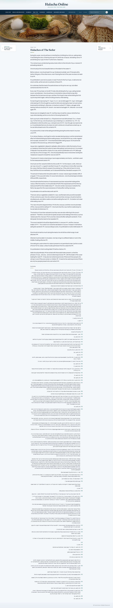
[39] (31, 197)
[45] (57, 219)
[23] (76, 120)
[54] (65, 249)
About (80, 12)
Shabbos (28, 12)
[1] (31, 57)
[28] (61, 142)
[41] (42, 201)
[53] (53, 249)
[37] (53, 185)
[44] (47, 209)
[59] (58, 261)
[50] (37, 234)
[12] (37, 91)
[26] (35, 132)
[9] (57, 79)
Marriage (49, 12)
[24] (63, 122)
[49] (81, 226)
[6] (42, 65)
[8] (34, 76)
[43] (50, 206)
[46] (67, 222)
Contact (85, 12)
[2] (56, 57)
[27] (46, 140)
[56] (64, 254)
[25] (55, 127)
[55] (45, 252)
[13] (51, 91)
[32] (49, 160)
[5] (81, 63)
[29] (74, 150)
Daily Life (8, 12)
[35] (59, 166)
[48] (43, 226)
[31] (59, 154)
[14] (48, 100)
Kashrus (42, 12)
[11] (47, 87)
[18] (47, 107)
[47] (38, 224)
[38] (57, 191)
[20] (35, 109)
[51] (46, 240)
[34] (41, 166)
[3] (81, 57)
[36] (80, 170)
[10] (61, 81)
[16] (39, 103)
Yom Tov (35, 12)
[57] (41, 256)
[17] (64, 105)
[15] (70, 100)
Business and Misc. (59, 12)
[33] (61, 163)
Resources (72, 12)
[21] (50, 113)
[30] (48, 152)
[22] (67, 115)
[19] (68, 107)
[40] (68, 199)
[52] (72, 245)
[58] (57, 259)
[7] (69, 68)
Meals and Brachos (18, 12)
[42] (53, 204)
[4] (49, 59)
